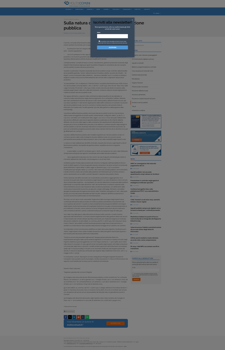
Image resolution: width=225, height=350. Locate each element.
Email (98, 32)
